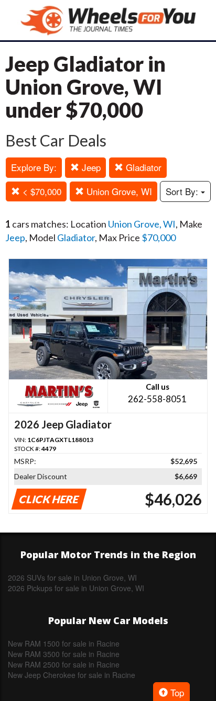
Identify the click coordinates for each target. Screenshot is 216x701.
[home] (108, 20)
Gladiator (142, 167)
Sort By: (183, 191)
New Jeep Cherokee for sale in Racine (71, 675)
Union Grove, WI (118, 191)
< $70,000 (40, 191)
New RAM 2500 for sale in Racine (64, 664)
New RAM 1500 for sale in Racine (64, 643)
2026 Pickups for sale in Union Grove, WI (76, 588)
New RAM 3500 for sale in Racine (64, 654)
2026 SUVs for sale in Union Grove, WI (72, 577)
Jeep (90, 167)
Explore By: (34, 167)
